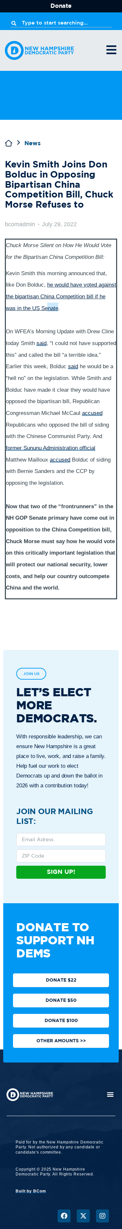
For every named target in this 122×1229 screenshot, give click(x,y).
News (32, 144)
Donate (61, 6)
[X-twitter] (83, 1215)
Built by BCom (31, 1191)
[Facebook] (64, 1215)
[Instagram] (102, 1215)
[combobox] (61, 23)
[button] (110, 1094)
